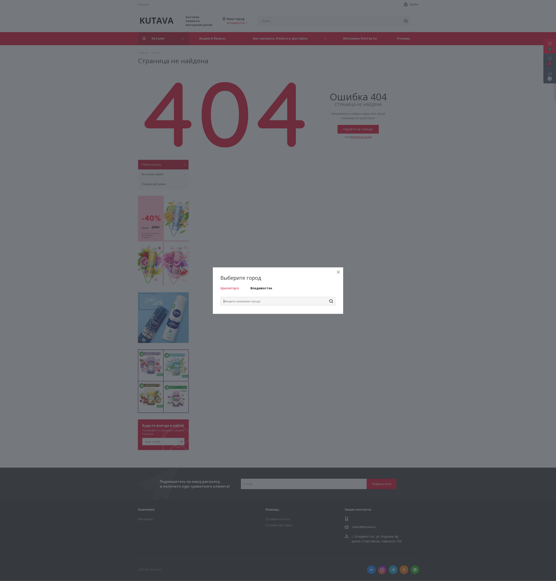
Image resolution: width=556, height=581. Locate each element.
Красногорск (229, 288)
